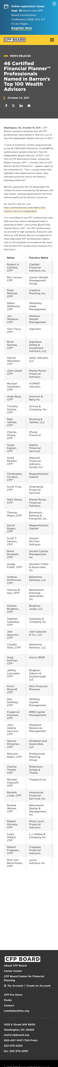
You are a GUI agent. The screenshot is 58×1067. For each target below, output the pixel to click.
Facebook (6, 105)
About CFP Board (15, 965)
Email (28, 105)
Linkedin (21, 105)
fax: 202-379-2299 (16, 1051)
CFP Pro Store (13, 994)
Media (8, 1000)
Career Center (13, 971)
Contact (9, 1005)
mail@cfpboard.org (16, 1035)
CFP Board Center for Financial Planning (24, 978)
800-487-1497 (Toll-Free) (21, 1040)
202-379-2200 (13, 1045)
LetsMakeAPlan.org (16, 1010)
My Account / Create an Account (29, 985)
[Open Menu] (52, 40)
